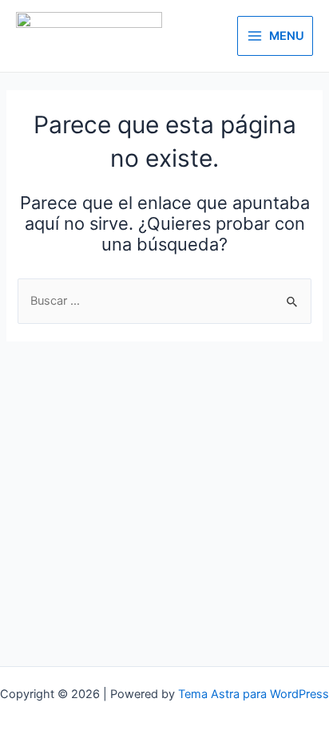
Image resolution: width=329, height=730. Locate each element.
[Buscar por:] (164, 301)
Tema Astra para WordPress (253, 694)
